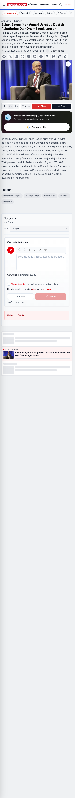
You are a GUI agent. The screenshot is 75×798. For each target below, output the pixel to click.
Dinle (43, 106)
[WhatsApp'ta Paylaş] (22, 56)
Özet (63, 106)
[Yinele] (24, 249)
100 (11, 106)
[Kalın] (29, 249)
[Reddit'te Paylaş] (40, 56)
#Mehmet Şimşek (12, 195)
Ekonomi (18, 20)
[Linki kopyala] (59, 56)
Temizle (21, 296)
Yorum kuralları (18, 284)
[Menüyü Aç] (4, 4)
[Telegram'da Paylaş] (28, 56)
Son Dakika (10, 13)
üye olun (46, 289)
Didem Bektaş (57, 50)
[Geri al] (19, 249)
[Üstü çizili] (45, 249)
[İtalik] (34, 249)
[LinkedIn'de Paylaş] (16, 56)
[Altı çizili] (40, 249)
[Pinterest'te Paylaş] (34, 56)
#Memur (7, 201)
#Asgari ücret (32, 195)
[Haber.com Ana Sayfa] (17, 4)
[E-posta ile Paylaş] (47, 56)
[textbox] (41, 262)
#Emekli (64, 195)
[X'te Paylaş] (10, 56)
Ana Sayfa (6, 20)
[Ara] (60, 4)
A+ (16, 106)
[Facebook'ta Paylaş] (3, 56)
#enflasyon (49, 195)
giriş (34, 289)
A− (5, 106)
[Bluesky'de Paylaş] (53, 56)
